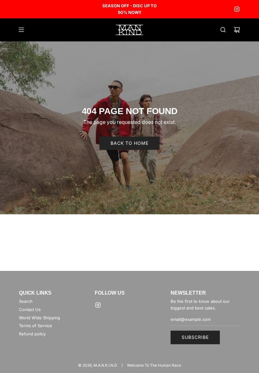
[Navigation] (21, 30)
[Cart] (237, 30)
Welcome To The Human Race (154, 365)
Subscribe (195, 337)
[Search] (223, 30)
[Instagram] (237, 9)
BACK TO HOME (129, 143)
